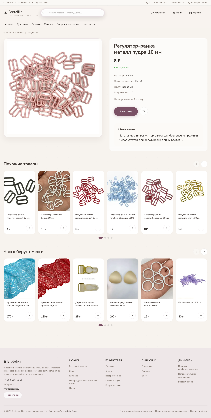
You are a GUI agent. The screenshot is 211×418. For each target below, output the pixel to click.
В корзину (126, 111)
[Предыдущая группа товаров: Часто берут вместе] (196, 251)
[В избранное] (32, 174)
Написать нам (13, 395)
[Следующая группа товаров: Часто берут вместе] (204, 251)
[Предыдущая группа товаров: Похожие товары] (196, 164)
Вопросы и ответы (68, 24)
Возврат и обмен (113, 375)
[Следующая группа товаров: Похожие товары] (204, 164)
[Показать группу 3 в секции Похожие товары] (108, 238)
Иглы (71, 371)
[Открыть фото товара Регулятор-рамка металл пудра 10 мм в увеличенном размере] (53, 87)
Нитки (72, 388)
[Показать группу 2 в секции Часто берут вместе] (105, 325)
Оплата (36, 24)
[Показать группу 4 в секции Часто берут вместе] (111, 325)
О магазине (147, 366)
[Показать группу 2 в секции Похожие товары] (105, 238)
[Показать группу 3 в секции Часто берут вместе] (108, 325)
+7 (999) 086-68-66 (199, 2)
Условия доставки (178, 2)
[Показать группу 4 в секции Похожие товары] (111, 238)
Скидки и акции (113, 380)
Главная (7, 32)
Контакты (89, 24)
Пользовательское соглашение (187, 375)
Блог (144, 375)
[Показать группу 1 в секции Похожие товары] (101, 238)
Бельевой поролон (78, 366)
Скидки (48, 24)
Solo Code (71, 411)
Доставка (22, 24)
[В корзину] (29, 228)
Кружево (73, 375)
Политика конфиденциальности (188, 368)
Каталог (8, 24)
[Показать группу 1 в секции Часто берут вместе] (101, 325)
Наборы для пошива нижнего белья (83, 382)
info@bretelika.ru (11, 389)
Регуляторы (34, 32)
